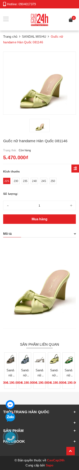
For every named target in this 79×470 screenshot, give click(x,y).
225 (6, 181)
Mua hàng (39, 219)
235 (25, 181)
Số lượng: (10, 193)
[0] (71, 20)
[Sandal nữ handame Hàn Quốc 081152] (54, 359)
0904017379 (27, 4)
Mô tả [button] (7, 233)
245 (43, 181)
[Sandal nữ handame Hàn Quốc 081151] (69, 359)
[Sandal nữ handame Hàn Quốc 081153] (39, 359)
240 (34, 181)
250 (53, 181)
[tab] (39, 233)
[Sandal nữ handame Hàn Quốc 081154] (25, 359)
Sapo (50, 465)
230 (16, 181)
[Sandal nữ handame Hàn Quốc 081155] (10, 359)
